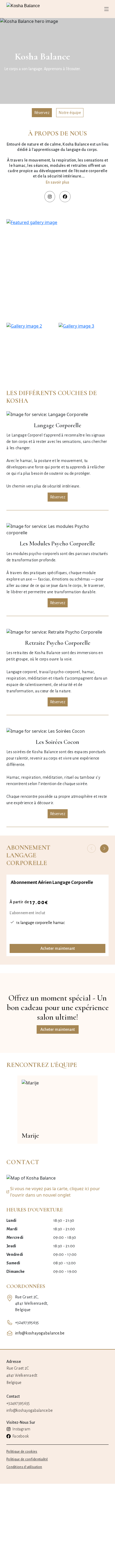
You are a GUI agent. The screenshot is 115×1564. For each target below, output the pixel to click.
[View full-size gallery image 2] (31, 347)
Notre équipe (70, 113)
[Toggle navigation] (106, 9)
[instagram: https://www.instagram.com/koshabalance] (49, 196)
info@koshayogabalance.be (40, 1333)
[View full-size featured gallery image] (57, 270)
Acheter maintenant (57, 948)
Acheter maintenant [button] (57, 1029)
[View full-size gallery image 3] (84, 347)
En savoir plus (57, 182)
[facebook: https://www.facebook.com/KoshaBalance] (65, 196)
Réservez (41, 113)
